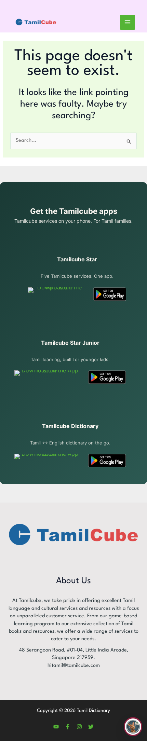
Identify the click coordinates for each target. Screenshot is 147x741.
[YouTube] (56, 726)
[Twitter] (91, 726)
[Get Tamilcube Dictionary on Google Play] (107, 460)
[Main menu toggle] (127, 22)
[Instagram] (79, 726)
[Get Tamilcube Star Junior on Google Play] (107, 377)
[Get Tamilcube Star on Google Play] (110, 294)
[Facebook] (67, 726)
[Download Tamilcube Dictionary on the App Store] (47, 460)
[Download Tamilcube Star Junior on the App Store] (47, 377)
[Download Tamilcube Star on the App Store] (56, 294)
